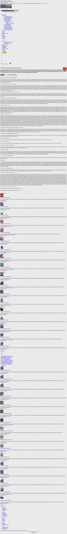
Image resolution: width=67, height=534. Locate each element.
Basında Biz (2, 0)
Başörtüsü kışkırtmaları (7, 17)
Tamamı (1, 201)
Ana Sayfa (4, 507)
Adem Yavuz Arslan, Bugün (37, 125)
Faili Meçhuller (4, 508)
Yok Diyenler (6, 43)
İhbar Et (3, 522)
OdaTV (7, 22)
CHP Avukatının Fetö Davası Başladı (7, 360)
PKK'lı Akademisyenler (8, 28)
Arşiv (3, 31)
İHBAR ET (9, 0)
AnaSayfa (3, 14)
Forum (3, 32)
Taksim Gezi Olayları (7, 26)
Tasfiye (3, 49)
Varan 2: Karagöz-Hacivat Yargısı (6, 358)
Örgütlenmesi (4, 514)
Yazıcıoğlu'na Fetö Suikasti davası (6, 363)
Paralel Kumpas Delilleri (10, 23)
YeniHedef (4, 47)
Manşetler (3, 30)
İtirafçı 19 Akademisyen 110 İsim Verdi (7, 361)
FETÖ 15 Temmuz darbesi (8, 29)
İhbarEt (3, 35)
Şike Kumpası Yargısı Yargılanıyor (6, 364)
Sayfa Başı (2, 505)
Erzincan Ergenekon (7, 25)
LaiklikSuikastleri (5, 48)
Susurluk (3, 50)
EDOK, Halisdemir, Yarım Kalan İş (6, 356)
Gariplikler (4, 38)
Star (12, 90)
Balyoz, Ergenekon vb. (9, 21)
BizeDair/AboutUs (5, 33)
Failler (3, 37)
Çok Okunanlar (2, 365)
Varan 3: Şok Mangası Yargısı (5, 359)
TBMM (3, 44)
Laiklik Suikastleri (5, 515)
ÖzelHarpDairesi (5, 45)
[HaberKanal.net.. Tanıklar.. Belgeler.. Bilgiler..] (10, 12)
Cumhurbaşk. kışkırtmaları (8, 16)
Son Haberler (2, 351)
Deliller (3, 510)
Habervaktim (49, 170)
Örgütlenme (4, 46)
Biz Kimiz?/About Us (5, 524)
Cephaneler (4, 528)
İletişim (6, 0)
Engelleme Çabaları (7, 19)
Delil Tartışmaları (5, 527)
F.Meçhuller (4, 36)
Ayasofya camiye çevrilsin (8, 27)
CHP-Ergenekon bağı (7, 24)
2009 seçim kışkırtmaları (8, 18)
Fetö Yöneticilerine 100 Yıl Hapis (6, 362)
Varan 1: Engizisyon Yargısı (5, 357)
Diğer (3, 34)
